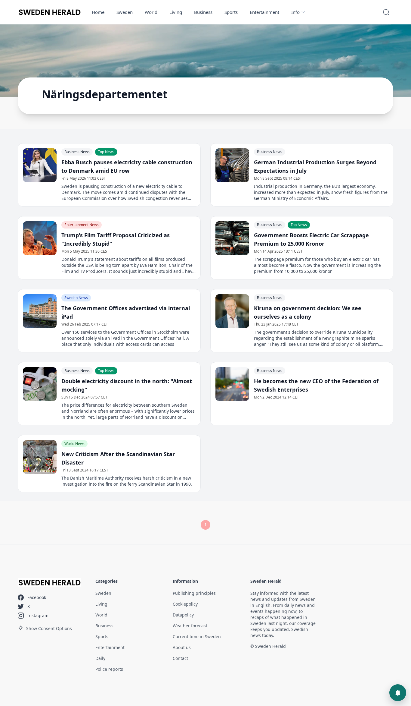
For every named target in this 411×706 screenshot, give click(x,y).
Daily (100, 658)
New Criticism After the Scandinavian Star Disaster (118, 458)
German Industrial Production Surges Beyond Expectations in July (315, 166)
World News (74, 443)
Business (203, 12)
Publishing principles (194, 593)
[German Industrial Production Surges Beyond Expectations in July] (232, 165)
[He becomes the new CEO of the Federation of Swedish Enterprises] (232, 384)
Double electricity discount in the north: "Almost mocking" (126, 385)
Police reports (109, 669)
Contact (180, 658)
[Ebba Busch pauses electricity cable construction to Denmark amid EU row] (40, 165)
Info (295, 12)
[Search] (386, 12)
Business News (77, 151)
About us (182, 647)
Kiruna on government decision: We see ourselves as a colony (307, 312)
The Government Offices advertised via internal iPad (125, 312)
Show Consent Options (49, 628)
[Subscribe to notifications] (397, 692)
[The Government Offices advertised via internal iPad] (40, 311)
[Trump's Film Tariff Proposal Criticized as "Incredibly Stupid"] (40, 238)
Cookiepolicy (185, 604)
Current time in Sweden (197, 636)
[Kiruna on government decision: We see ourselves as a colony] (232, 311)
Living (175, 12)
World (151, 12)
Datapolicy (183, 615)
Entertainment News (81, 224)
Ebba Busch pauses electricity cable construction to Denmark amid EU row (126, 166)
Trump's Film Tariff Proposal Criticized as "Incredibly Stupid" (115, 239)
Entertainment (264, 12)
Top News (106, 151)
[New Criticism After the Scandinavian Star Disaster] (40, 457)
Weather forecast (190, 626)
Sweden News (76, 297)
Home (98, 12)
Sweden (124, 12)
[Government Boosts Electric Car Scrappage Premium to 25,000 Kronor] (232, 238)
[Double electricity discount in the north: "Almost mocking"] (40, 384)
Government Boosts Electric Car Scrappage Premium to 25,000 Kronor (311, 239)
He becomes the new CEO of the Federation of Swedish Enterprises (316, 385)
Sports (231, 12)
